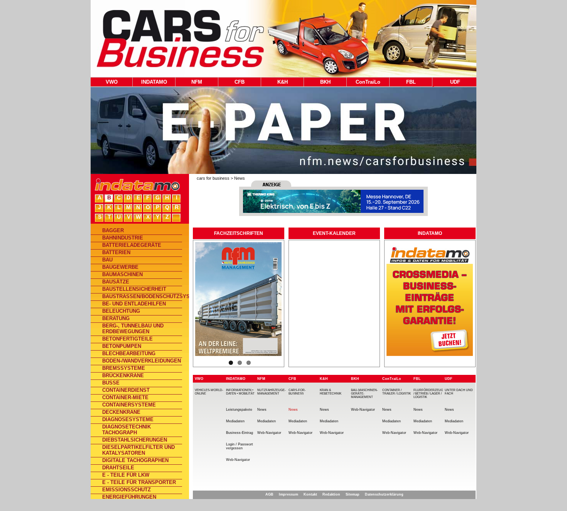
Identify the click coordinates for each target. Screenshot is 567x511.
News (239, 178)
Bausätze (115, 282)
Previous (187, 265)
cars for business (213, 178)
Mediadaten (235, 421)
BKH (325, 82)
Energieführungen (129, 497)
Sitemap (352, 494)
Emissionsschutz (126, 489)
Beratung (116, 318)
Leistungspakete (239, 409)
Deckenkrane (121, 412)
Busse (111, 383)
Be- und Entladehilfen (134, 304)
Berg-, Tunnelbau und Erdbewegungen (133, 328)
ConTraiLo (368, 82)
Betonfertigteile (127, 339)
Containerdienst (126, 390)
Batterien (116, 252)
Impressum (288, 494)
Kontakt (310, 494)
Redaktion (331, 494)
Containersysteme (129, 405)
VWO (112, 82)
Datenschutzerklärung (384, 494)
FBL (411, 82)
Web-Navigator (238, 460)
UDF (455, 82)
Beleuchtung (121, 311)
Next (292, 265)
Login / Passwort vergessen (239, 446)
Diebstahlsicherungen (134, 440)
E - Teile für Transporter (139, 482)
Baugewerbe (120, 267)
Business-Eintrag (239, 433)
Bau (107, 260)
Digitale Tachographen (135, 460)
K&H (282, 82)
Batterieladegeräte (131, 245)
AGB (269, 494)
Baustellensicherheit (134, 289)
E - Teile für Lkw (125, 475)
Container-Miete (125, 397)
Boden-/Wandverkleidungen (141, 361)
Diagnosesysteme (128, 419)
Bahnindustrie (122, 238)
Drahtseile (118, 468)
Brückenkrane (123, 375)
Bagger (113, 230)
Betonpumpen (121, 346)
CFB (240, 82)
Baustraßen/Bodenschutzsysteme (142, 296)
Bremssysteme (123, 368)
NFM (196, 82)
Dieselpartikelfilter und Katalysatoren (138, 450)
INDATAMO (154, 82)
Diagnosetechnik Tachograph (126, 429)
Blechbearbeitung (128, 353)
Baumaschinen (122, 274)
